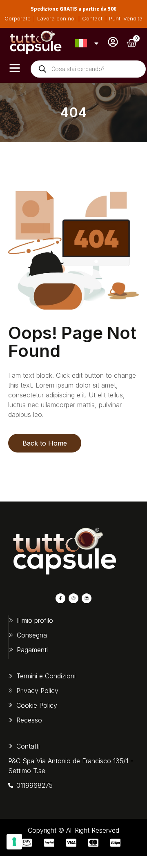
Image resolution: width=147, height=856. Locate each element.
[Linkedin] (86, 598)
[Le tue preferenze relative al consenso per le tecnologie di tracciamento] (14, 841)
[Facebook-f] (60, 598)
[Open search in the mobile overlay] (88, 69)
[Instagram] (73, 598)
